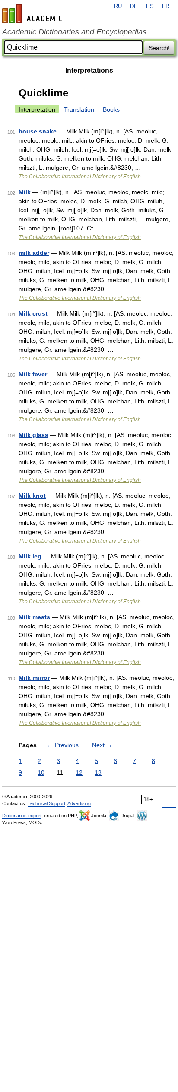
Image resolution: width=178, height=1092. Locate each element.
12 (79, 772)
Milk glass (33, 434)
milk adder (34, 252)
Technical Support (46, 803)
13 (98, 772)
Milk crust (33, 313)
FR (165, 6)
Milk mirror (34, 677)
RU (118, 6)
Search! (159, 47)
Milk (25, 192)
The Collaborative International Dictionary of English (80, 177)
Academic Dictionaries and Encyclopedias (74, 32)
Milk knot (32, 495)
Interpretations (89, 70)
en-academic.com (33, 13)
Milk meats (34, 617)
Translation (79, 109)
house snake (38, 131)
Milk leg (30, 556)
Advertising (79, 803)
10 (41, 772)
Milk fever (33, 374)
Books (111, 109)
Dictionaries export (21, 815)
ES (150, 6)
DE (134, 6)
